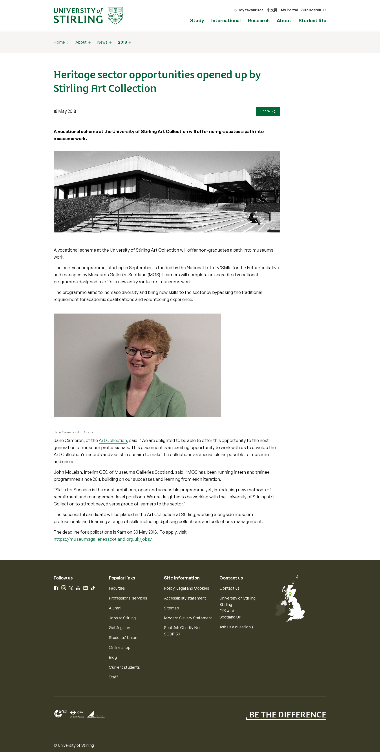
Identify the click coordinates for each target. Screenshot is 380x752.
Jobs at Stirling (122, 617)
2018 (122, 42)
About (284, 20)
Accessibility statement (185, 598)
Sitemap (171, 607)
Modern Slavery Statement (188, 617)
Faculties (117, 588)
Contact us (229, 588)
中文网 (272, 10)
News (102, 42)
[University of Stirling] (88, 15)
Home (59, 42)
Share (265, 111)
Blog (113, 657)
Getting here (120, 627)
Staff (113, 676)
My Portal (289, 10)
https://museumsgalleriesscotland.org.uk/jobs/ (103, 539)
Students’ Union (123, 637)
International (226, 20)
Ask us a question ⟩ (236, 626)
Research (259, 20)
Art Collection (113, 440)
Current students (124, 667)
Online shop (119, 647)
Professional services (128, 598)
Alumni (115, 607)
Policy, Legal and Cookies (186, 588)
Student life (312, 20)
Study (197, 20)
